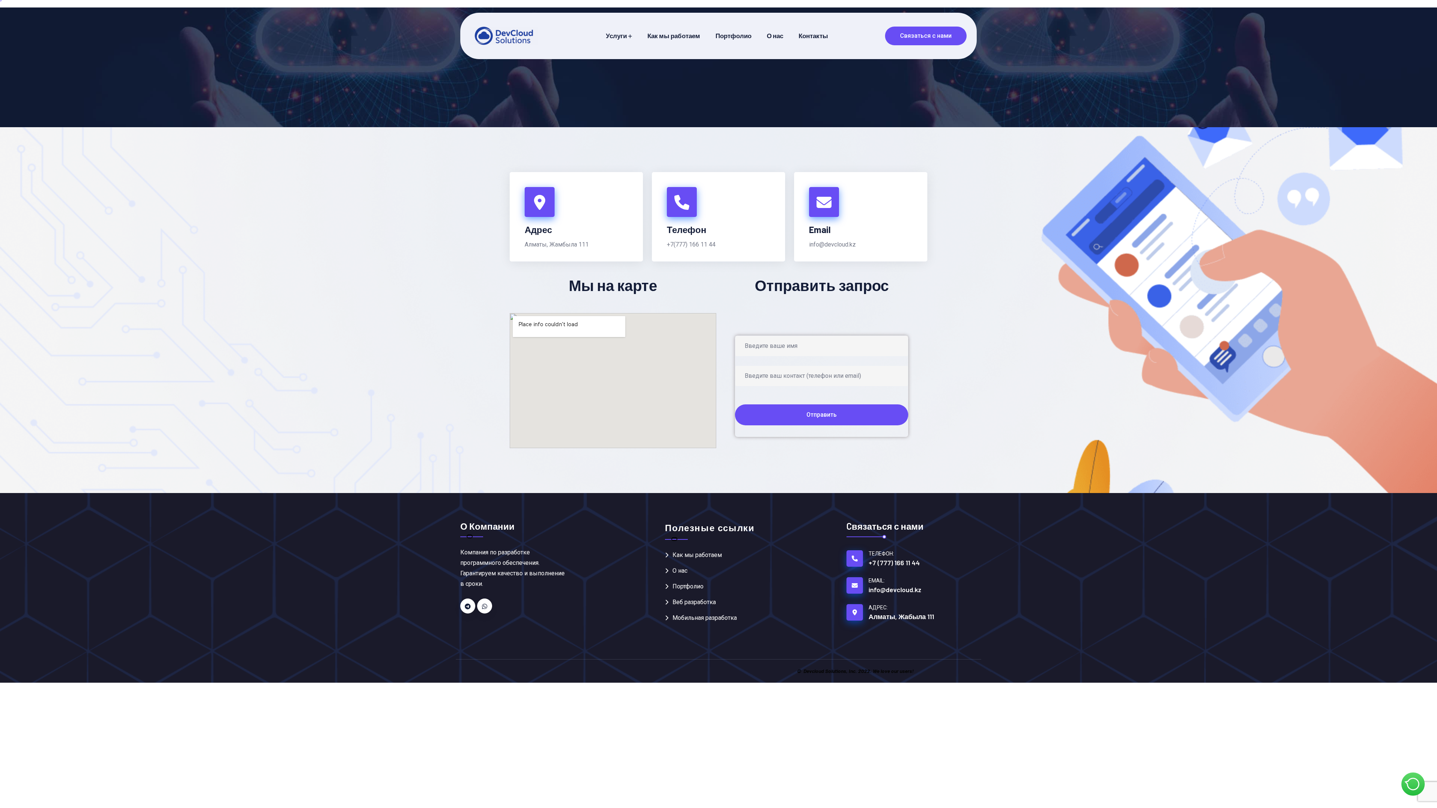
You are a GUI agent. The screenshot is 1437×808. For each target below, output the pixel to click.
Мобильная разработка (704, 617)
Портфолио (733, 35)
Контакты (813, 35)
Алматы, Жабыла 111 (901, 616)
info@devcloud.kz (832, 244)
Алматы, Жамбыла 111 (557, 244)
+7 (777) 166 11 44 (894, 562)
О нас (775, 35)
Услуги (616, 35)
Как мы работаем (673, 35)
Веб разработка (694, 602)
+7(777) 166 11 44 (691, 244)
